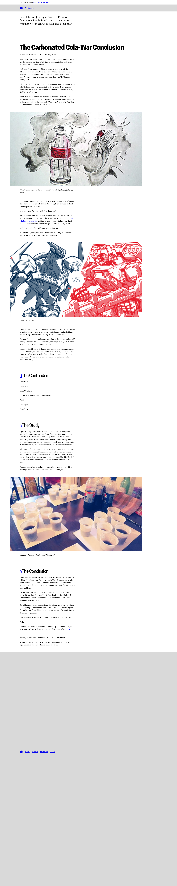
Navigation (29, 7)
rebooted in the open (41, 2)
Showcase (44, 751)
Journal (35, 751)
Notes (27, 751)
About (52, 751)
